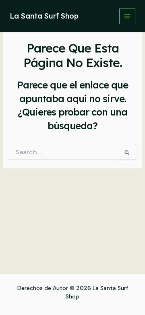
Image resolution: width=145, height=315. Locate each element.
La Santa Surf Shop (44, 16)
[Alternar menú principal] (127, 16)
